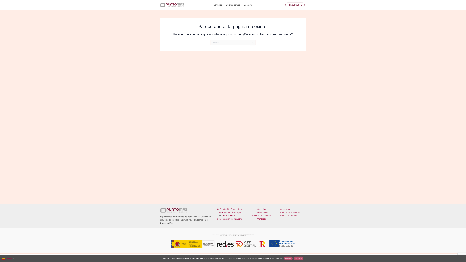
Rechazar (298, 258)
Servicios (218, 5)
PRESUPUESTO (295, 5)
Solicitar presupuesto (261, 215)
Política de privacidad (290, 212)
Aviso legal (285, 209)
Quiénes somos (233, 5)
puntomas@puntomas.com (229, 219)
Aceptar (288, 258)
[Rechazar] (463, 258)
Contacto (248, 5)
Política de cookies (289, 215)
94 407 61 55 (229, 215)
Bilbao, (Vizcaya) (233, 212)
